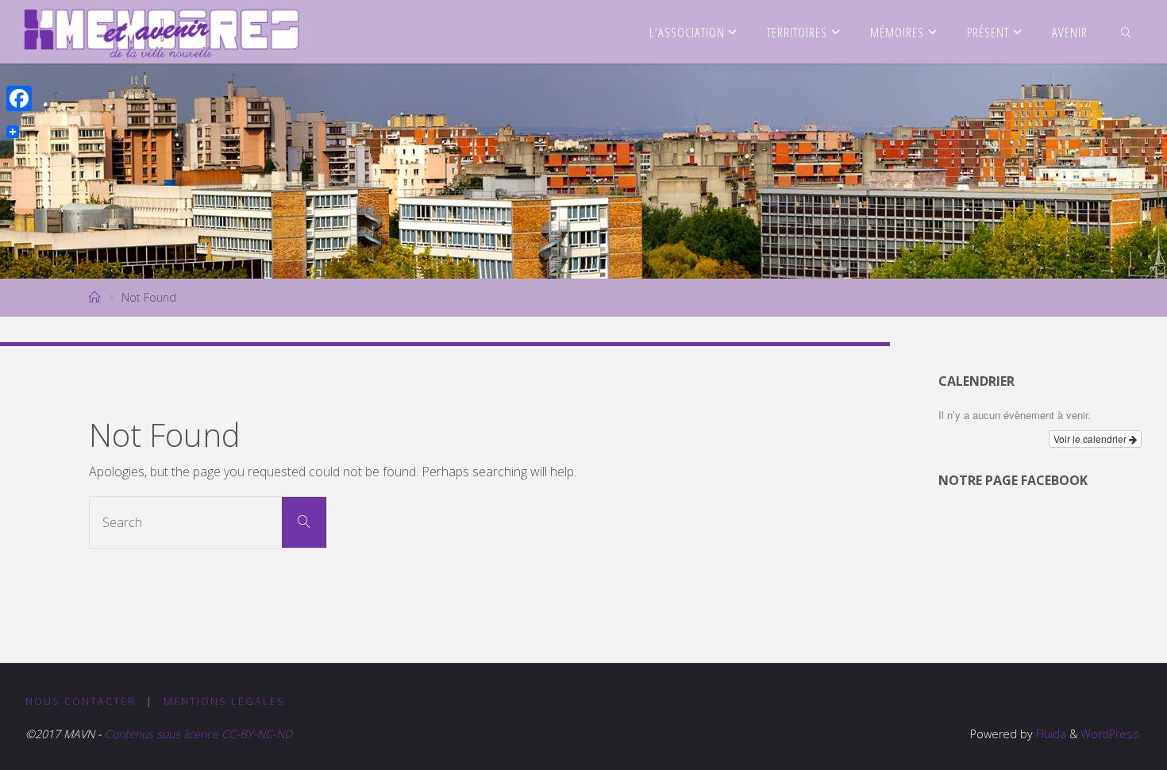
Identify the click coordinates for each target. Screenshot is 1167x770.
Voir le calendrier (1091, 438)
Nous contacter (80, 701)
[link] (1125, 32)
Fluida (1049, 733)
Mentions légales (224, 701)
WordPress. (1111, 733)
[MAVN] (161, 31)
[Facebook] (19, 98)
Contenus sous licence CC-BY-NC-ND (197, 733)
